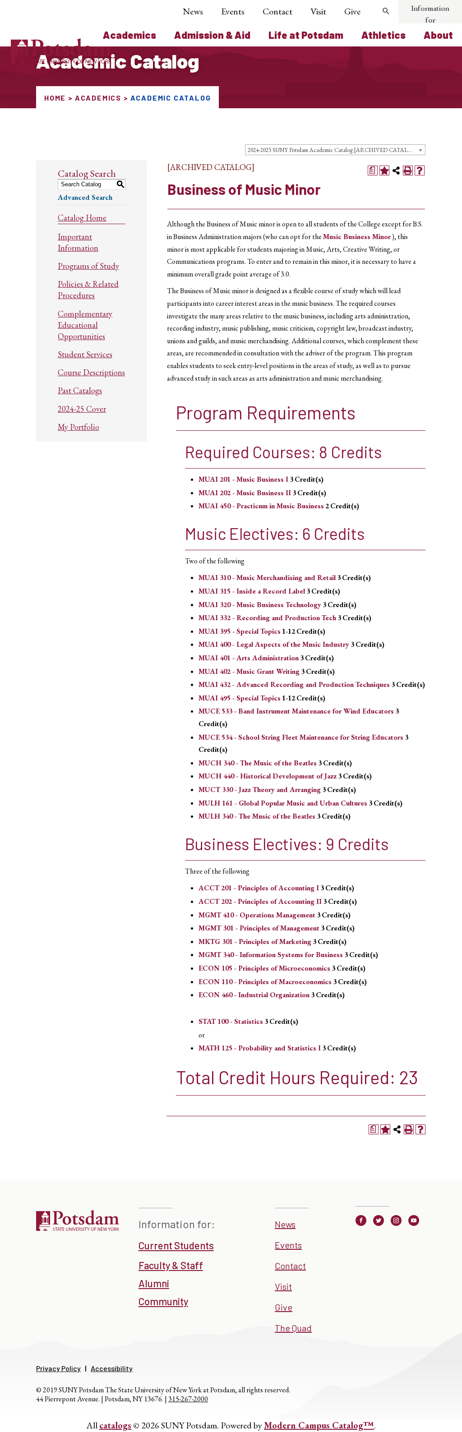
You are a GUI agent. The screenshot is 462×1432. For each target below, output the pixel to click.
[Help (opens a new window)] (420, 170)
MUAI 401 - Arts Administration (249, 658)
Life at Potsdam (305, 35)
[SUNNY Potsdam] (77, 1230)
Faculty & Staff (171, 1265)
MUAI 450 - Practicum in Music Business (261, 506)
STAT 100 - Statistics (231, 1021)
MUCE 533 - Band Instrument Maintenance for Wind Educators (296, 711)
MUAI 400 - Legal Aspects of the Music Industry (274, 644)
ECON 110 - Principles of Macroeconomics (265, 981)
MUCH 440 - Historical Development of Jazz (268, 776)
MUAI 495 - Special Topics (240, 698)
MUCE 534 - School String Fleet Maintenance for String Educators (301, 737)
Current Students (176, 1245)
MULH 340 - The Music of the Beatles (257, 816)
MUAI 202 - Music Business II (245, 492)
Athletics (383, 35)
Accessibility (112, 1368)
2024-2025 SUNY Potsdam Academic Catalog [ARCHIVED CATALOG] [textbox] (333, 150)
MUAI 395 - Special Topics (240, 631)
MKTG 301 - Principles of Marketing (255, 941)
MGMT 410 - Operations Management (257, 915)
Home (55, 97)
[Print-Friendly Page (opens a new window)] (408, 170)
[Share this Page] (396, 170)
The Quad (293, 1327)
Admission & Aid (212, 35)
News (193, 11)
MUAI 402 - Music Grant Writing (249, 671)
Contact (277, 11)
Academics (129, 35)
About (438, 35)
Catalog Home (82, 217)
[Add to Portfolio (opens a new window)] (384, 170)
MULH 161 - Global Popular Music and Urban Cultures (283, 803)
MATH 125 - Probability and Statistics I (260, 1048)
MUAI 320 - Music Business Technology (260, 604)
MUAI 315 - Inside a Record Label (252, 591)
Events (233, 11)
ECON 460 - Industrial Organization (254, 994)
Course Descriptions (91, 372)
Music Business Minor (357, 236)
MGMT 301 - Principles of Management (259, 928)
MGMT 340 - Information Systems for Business (271, 954)
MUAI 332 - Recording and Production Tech (267, 617)
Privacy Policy (58, 1368)
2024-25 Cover (82, 409)
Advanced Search (85, 197)
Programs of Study (88, 266)
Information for (430, 14)
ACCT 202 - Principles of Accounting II (260, 901)
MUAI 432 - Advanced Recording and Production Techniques (294, 684)
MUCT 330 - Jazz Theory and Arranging (260, 789)
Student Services (85, 354)
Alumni (154, 1283)
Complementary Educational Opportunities (85, 325)
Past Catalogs (80, 390)
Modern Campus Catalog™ (319, 1425)
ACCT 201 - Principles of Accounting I (259, 888)
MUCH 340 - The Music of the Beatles (258, 763)
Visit (318, 11)
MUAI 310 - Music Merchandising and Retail (267, 577)
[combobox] (335, 149)
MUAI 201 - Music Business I (243, 479)
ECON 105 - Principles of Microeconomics (264, 968)
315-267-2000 (188, 1399)
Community (163, 1301)
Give (352, 11)
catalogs (115, 1425)
